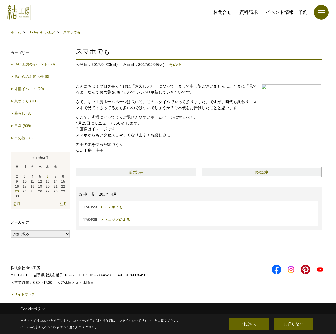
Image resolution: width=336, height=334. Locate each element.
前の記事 (136, 172)
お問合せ (222, 12)
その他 (175, 65)
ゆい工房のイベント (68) (34, 64)
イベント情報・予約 (287, 12)
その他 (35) (23, 138)
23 (17, 191)
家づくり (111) (26, 101)
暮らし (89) (23, 113)
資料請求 (248, 12)
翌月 (63, 204)
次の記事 (261, 172)
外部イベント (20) (29, 89)
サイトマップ (24, 294)
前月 (16, 204)
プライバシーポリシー (135, 320)
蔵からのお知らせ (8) (31, 76)
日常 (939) (22, 126)
